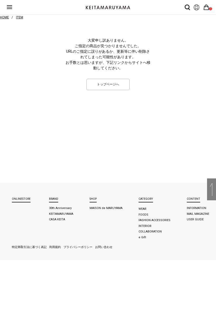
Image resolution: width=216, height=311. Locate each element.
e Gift (142, 237)
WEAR (142, 209)
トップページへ (108, 84)
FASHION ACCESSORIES (154, 220)
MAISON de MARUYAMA (106, 208)
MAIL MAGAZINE (198, 214)
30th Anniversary (60, 208)
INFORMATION (196, 208)
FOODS (143, 214)
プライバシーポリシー (77, 247)
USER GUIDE (195, 219)
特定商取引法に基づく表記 (29, 247)
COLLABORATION (150, 231)
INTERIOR (145, 226)
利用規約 (55, 247)
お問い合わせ (103, 247)
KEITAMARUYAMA (61, 214)
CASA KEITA (57, 219)
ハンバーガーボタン (12, 7)
